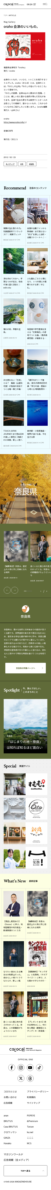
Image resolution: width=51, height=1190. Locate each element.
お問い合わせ (10, 1097)
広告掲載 (8, 1102)
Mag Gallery (9, 21)
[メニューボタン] (45, 4)
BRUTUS (8, 1121)
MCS (29, 1143)
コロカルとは (10, 1091)
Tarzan (30, 1126)
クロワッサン (10, 1132)
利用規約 (31, 1097)
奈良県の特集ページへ (25, 668)
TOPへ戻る (25, 1170)
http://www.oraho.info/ (14, 122)
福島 (32, 164)
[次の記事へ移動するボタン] (14, 590)
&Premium (32, 1121)
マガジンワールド (13, 1154)
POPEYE (31, 1115)
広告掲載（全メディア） (17, 1160)
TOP (5, 15)
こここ (30, 1137)
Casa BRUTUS (11, 1126)
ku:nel (30, 1132)
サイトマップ (33, 1102)
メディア (11, 164)
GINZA (7, 1137)
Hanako (7, 1143)
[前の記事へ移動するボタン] (7, 590)
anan (6, 1115)
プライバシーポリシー (38, 1091)
